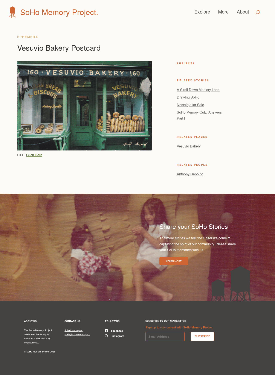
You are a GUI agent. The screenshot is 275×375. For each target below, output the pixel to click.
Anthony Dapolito (190, 174)
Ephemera (27, 37)
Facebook (117, 331)
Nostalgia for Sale (190, 104)
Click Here (34, 154)
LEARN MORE (174, 261)
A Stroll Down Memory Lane (198, 89)
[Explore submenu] (212, 12)
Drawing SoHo (188, 97)
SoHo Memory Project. (59, 11)
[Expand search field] (258, 12)
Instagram (117, 336)
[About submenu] (251, 12)
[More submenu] (230, 12)
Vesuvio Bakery (189, 146)
